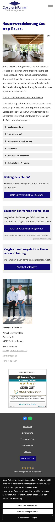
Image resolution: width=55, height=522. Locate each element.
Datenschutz (27, 432)
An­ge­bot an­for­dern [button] (27, 266)
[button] (15, 126)
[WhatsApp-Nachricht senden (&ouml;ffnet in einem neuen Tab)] (30, 418)
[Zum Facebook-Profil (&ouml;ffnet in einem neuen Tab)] (25, 418)
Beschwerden (27, 445)
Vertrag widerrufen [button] (27, 458)
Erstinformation (27, 439)
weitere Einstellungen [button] (27, 517)
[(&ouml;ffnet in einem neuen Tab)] (27, 407)
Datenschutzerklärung (42, 238)
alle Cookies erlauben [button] (27, 505)
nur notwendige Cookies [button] (27, 511)
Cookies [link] (27, 451)
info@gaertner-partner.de (15, 350)
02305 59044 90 (10, 346)
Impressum (27, 426)
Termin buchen (10, 360)
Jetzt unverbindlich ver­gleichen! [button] (27, 194)
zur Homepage (10, 355)
